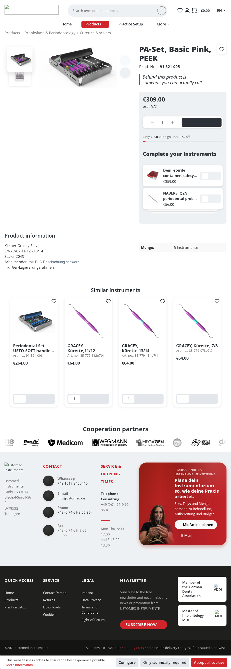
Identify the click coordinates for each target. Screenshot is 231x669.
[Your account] (187, 10)
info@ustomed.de (71, 498)
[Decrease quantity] (152, 122)
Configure (127, 662)
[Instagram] (55, 648)
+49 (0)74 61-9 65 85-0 (75, 514)
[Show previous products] (179, 217)
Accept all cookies (209, 662)
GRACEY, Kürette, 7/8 (197, 345)
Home (9, 592)
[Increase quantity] (172, 122)
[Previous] (5, 352)
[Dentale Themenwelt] (192, 442)
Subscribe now (141, 624)
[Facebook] (62, 648)
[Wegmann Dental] (101, 442)
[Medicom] (57, 442)
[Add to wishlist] (221, 49)
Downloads (52, 607)
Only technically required (164, 662)
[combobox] (115, 10)
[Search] (161, 10)
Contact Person (55, 592)
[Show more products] (186, 217)
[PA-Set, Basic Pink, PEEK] (19, 59)
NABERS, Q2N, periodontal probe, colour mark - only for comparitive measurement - (180, 195)
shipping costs (133, 648)
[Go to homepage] (32, 10)
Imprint (87, 592)
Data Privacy (91, 600)
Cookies (49, 614)
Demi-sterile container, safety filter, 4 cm (178, 173)
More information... (21, 665)
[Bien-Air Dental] (22, 442)
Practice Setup (15, 607)
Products (11, 600)
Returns (49, 600)
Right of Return (93, 619)
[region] (115, 352)
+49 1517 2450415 (73, 483)
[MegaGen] (141, 442)
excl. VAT (150, 106)
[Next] (125, 72)
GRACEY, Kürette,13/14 (135, 348)
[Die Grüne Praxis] (169, 442)
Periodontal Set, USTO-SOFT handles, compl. (33, 348)
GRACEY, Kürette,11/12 (81, 348)
